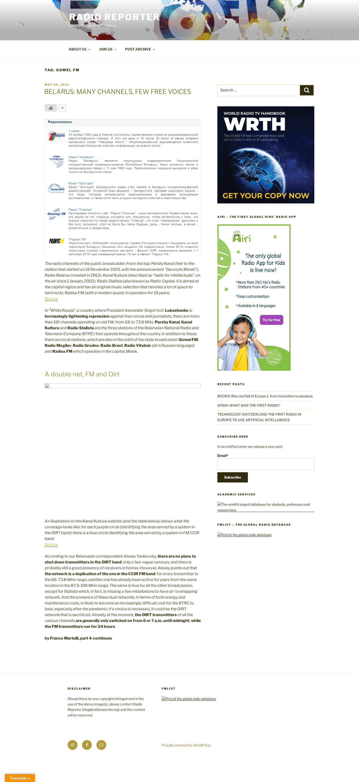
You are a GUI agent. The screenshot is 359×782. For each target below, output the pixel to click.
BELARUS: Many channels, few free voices (117, 91)
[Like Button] (51, 107)
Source (51, 298)
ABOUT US (77, 49)
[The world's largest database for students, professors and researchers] (265, 510)
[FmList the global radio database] (244, 535)
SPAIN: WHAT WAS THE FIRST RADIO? (249, 405)
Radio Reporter (114, 17)
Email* (222, 455)
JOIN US (105, 49)
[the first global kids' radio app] (254, 369)
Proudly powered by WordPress (186, 745)
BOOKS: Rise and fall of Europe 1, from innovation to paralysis (265, 396)
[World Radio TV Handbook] (265, 202)
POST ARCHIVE (138, 49)
